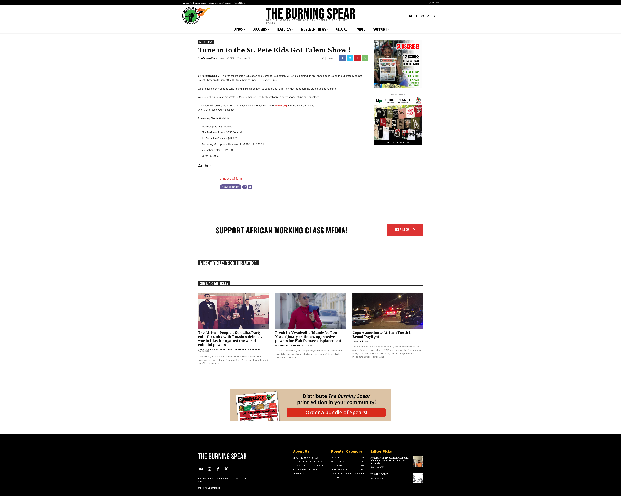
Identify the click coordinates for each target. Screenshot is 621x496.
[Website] (244, 187)
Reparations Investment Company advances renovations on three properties (389, 460)
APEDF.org (280, 105)
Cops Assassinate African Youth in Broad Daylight (382, 335)
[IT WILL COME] (418, 478)
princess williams (209, 58)
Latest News (205, 42)
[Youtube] (410, 16)
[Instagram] (422, 16)
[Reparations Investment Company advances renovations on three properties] (418, 461)
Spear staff (357, 341)
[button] (435, 16)
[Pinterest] (357, 58)
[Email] (250, 187)
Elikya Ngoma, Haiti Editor (287, 345)
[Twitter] (428, 16)
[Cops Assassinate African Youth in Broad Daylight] (387, 311)
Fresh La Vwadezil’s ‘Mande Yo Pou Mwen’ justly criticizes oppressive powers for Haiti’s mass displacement (308, 337)
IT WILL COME (379, 474)
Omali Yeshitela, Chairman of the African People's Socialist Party (229, 349)
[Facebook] (416, 16)
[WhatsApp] (365, 58)
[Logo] (224, 456)
